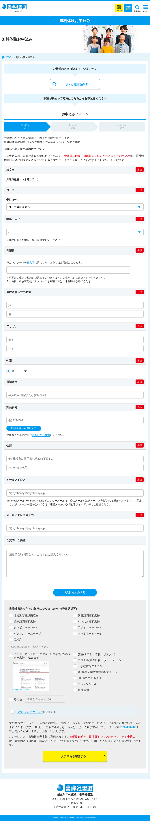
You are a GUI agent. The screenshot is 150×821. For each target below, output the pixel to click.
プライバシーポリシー (30, 711)
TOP (8, 57)
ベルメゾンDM (87, 683)
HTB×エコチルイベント (92, 678)
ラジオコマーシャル (90, 627)
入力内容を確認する (73, 756)
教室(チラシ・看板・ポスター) (96, 654)
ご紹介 (18, 639)
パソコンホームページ (27, 633)
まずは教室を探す (77, 84)
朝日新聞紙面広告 (89, 615)
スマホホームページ (90, 633)
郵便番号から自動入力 (24, 428)
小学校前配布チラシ (90, 666)
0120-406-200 (128, 727)
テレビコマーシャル (26, 627)
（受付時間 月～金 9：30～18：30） (75, 805)
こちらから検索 (41, 435)
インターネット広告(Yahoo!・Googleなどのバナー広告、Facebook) (42, 655)
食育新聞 (83, 690)
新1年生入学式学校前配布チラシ (98, 672)
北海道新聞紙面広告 (26, 615)
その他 (18, 699)
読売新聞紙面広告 (25, 621)
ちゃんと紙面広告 (89, 621)
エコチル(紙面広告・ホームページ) (99, 660)
